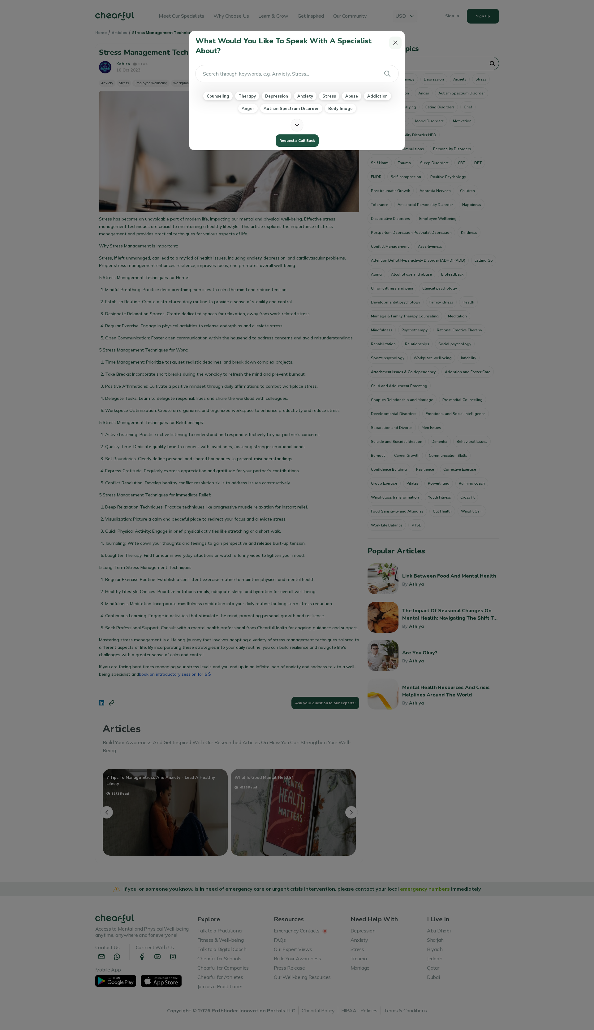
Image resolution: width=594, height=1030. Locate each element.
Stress (329, 96)
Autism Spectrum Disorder (291, 108)
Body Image (340, 108)
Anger (248, 108)
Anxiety (305, 96)
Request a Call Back (297, 140)
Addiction (377, 96)
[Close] (395, 43)
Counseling (218, 96)
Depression (276, 96)
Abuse (351, 96)
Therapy (247, 96)
